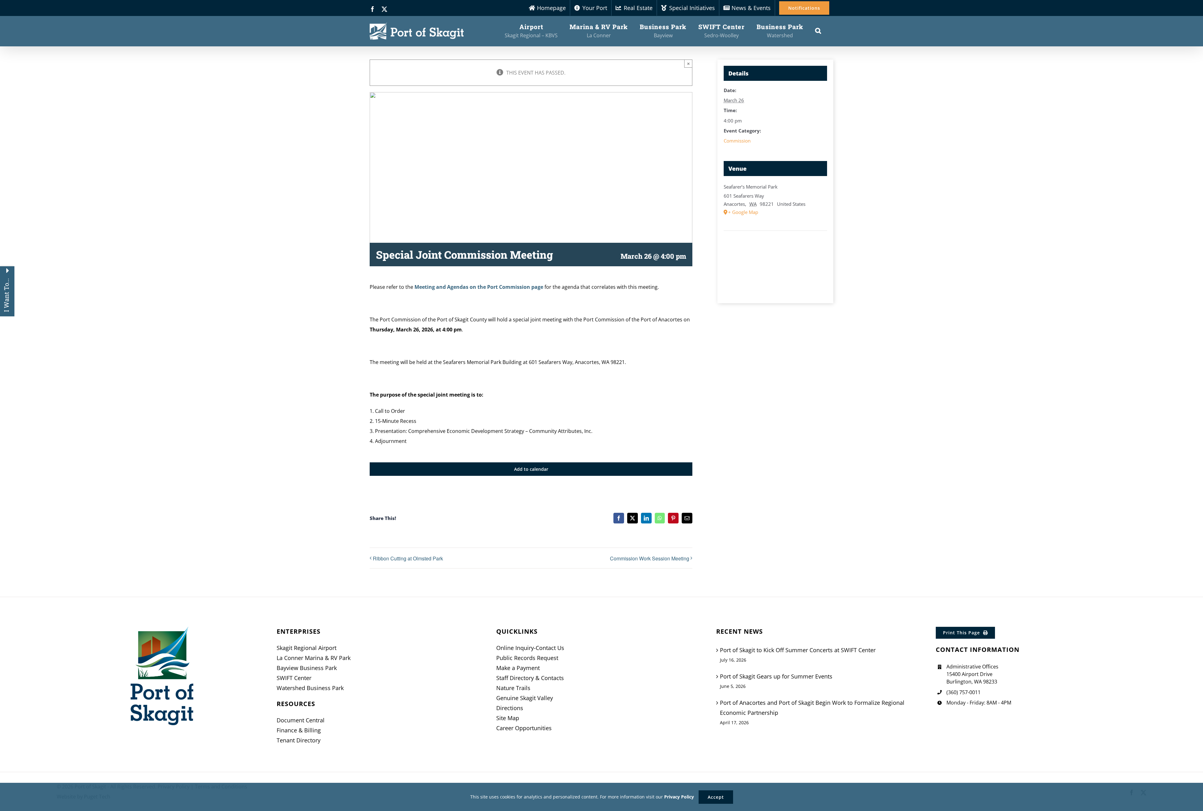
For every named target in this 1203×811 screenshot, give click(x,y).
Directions (509, 708)
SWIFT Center (294, 678)
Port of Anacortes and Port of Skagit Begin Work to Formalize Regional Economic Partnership (812, 707)
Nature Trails (513, 688)
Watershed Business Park (310, 688)
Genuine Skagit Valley (524, 698)
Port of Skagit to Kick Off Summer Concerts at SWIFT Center (798, 650)
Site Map (507, 718)
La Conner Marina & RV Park (314, 658)
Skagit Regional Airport (306, 648)
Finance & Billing (299, 730)
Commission (737, 141)
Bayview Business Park (307, 668)
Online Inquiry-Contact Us (530, 648)
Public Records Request (527, 658)
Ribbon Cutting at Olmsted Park (408, 558)
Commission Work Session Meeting (649, 558)
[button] (818, 30)
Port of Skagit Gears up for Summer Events (776, 676)
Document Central (301, 720)
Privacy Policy (679, 797)
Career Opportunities (524, 728)
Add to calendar (531, 469)
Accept (716, 797)
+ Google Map (743, 212)
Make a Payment (518, 668)
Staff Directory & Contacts (530, 678)
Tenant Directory (298, 740)
